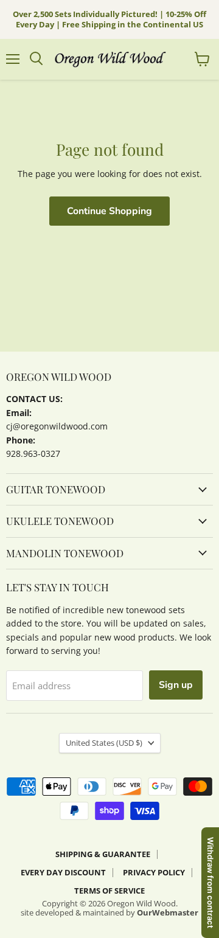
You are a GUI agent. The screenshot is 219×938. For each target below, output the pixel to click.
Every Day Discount (63, 872)
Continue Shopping (109, 211)
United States (104, 742)
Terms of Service (109, 890)
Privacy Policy (154, 872)
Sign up (176, 685)
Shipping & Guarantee (102, 854)
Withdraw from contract (210, 882)
